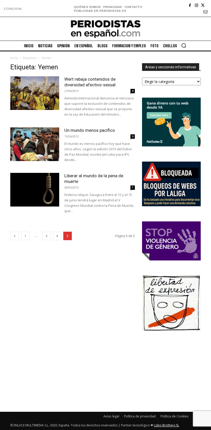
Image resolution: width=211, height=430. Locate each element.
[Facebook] (190, 5)
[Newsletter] (205, 12)
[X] (203, 5)
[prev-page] (14, 236)
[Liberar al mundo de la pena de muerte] (34, 190)
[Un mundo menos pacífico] (34, 144)
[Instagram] (196, 5)
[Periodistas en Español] (105, 29)
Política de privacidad (140, 416)
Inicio (14, 58)
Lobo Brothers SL (166, 425)
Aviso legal (111, 416)
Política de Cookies (174, 416)
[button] (184, 45)
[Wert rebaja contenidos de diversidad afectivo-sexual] (34, 93)
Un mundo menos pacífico (89, 130)
